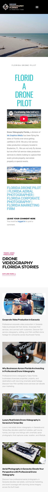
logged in (21, 221)
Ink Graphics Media (15, 135)
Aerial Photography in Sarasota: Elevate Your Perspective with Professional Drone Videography (23, 472)
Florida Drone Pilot (24, 65)
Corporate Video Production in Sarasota (21, 319)
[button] (37, 7)
